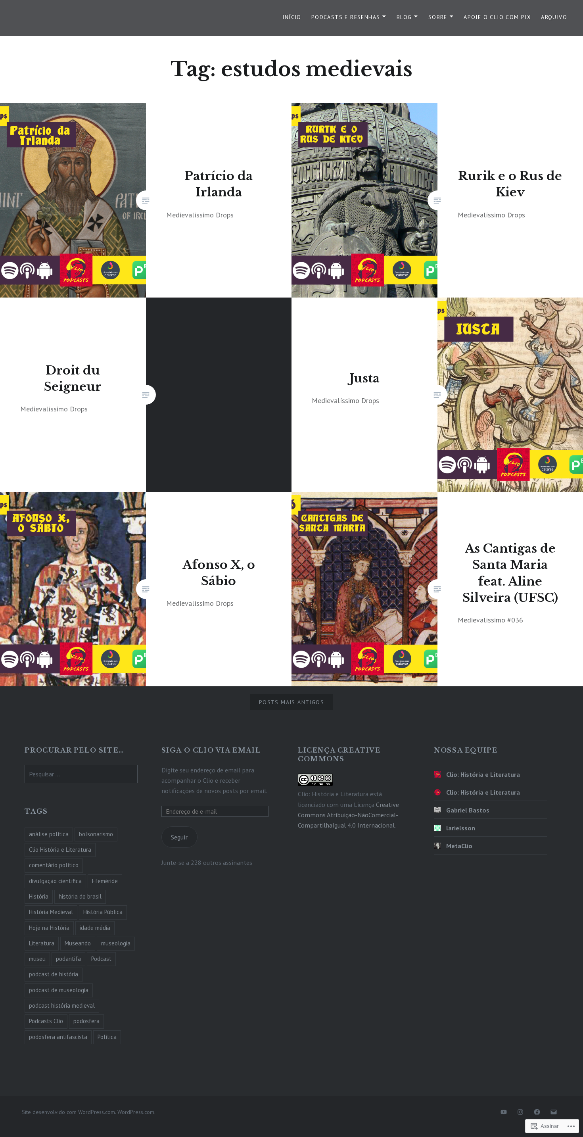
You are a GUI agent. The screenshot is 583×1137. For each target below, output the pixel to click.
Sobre (437, 17)
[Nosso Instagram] (520, 1112)
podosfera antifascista (58, 1037)
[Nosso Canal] (504, 1112)
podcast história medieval (62, 1005)
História (38, 896)
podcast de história (53, 974)
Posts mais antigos (291, 702)
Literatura (41, 943)
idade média (95, 927)
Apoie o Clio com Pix (497, 17)
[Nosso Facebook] (537, 1112)
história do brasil (80, 896)
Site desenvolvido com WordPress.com (68, 1112)
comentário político (54, 865)
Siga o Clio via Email (211, 750)
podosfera (86, 1021)
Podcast (101, 958)
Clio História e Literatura (60, 849)
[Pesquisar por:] (81, 774)
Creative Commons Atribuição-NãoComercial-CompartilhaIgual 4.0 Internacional (348, 815)
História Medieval (51, 912)
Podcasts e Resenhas (345, 17)
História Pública (103, 912)
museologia (115, 943)
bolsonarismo (96, 834)
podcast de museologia (58, 990)
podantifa (68, 958)
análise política (49, 834)
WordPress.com (135, 1112)
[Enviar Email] (554, 1112)
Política (107, 1037)
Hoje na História (49, 927)
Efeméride (105, 881)
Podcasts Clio (46, 1021)
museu (37, 958)
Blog (404, 17)
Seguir (179, 837)
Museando (78, 943)
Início (291, 17)
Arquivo (554, 17)
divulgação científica (55, 881)
